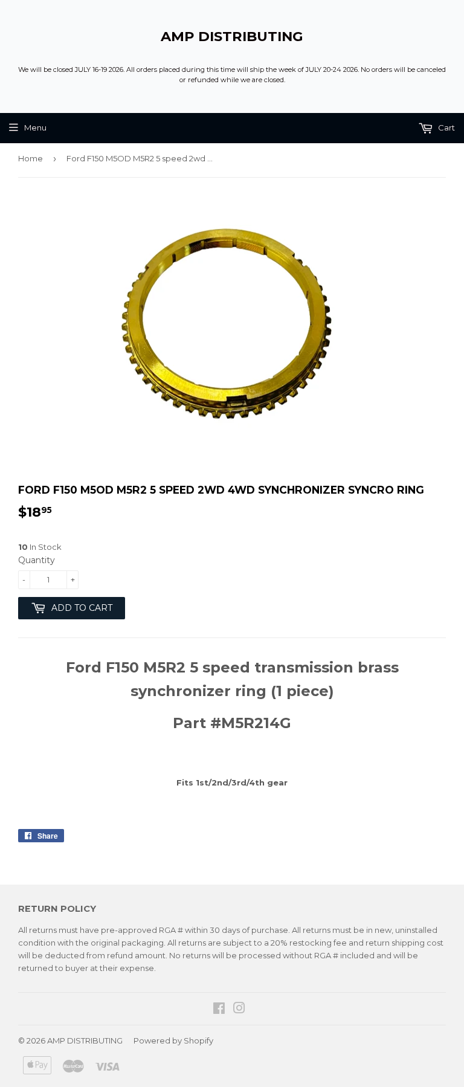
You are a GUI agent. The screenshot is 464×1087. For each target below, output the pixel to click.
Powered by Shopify (173, 1040)
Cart (445, 127)
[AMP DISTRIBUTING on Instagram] (239, 1009)
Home (30, 158)
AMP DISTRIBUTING (232, 36)
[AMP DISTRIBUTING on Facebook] (219, 1009)
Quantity (36, 560)
